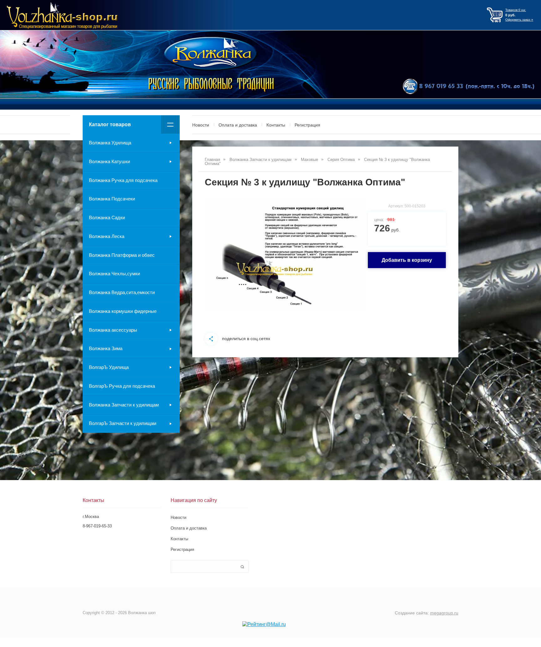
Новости (200, 124)
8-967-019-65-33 (97, 526)
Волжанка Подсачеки (112, 198)
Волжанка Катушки (109, 161)
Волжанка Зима (105, 348)
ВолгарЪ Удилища (109, 367)
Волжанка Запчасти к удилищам (124, 404)
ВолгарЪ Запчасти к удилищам (122, 423)
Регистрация (307, 124)
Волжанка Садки (107, 217)
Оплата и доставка (238, 124)
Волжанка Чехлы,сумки (114, 273)
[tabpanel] (285, 254)
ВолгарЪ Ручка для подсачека (122, 386)
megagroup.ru (444, 612)
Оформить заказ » (519, 19)
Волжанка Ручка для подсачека (123, 180)
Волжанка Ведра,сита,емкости (122, 292)
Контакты (275, 124)
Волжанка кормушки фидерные (123, 311)
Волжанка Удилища (110, 142)
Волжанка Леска (106, 236)
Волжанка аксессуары (113, 330)
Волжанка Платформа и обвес (122, 255)
